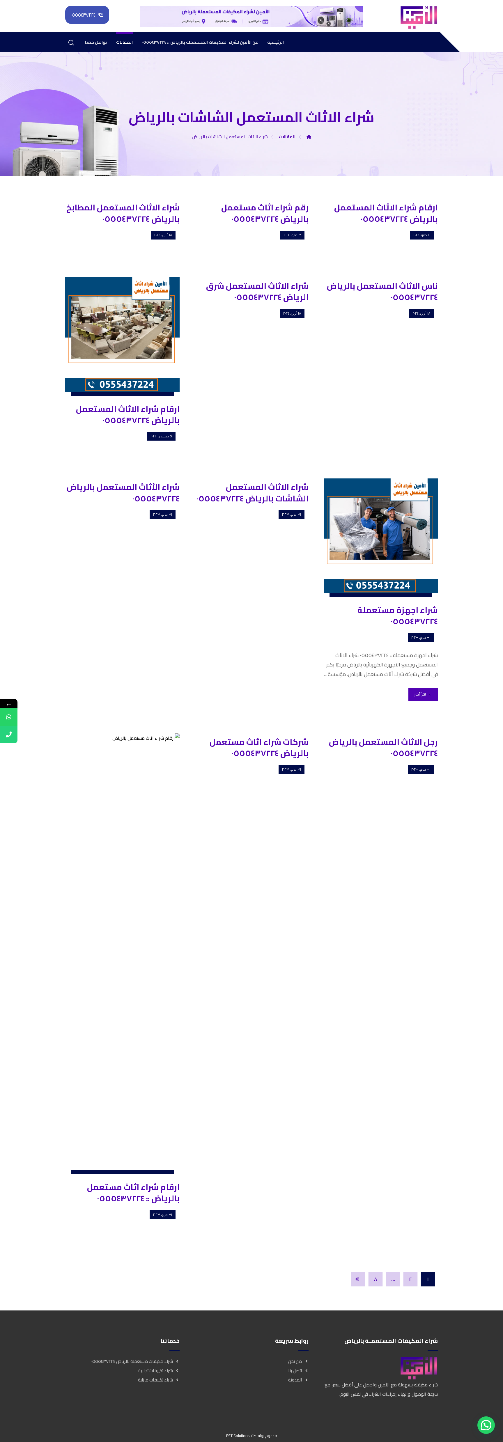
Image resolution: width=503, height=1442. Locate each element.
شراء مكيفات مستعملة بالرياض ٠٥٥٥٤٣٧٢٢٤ (132, 1361)
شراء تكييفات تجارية (155, 1370)
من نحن (295, 1361)
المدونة (295, 1380)
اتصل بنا (295, 1370)
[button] (486, 1425)
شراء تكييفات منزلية (155, 1380)
